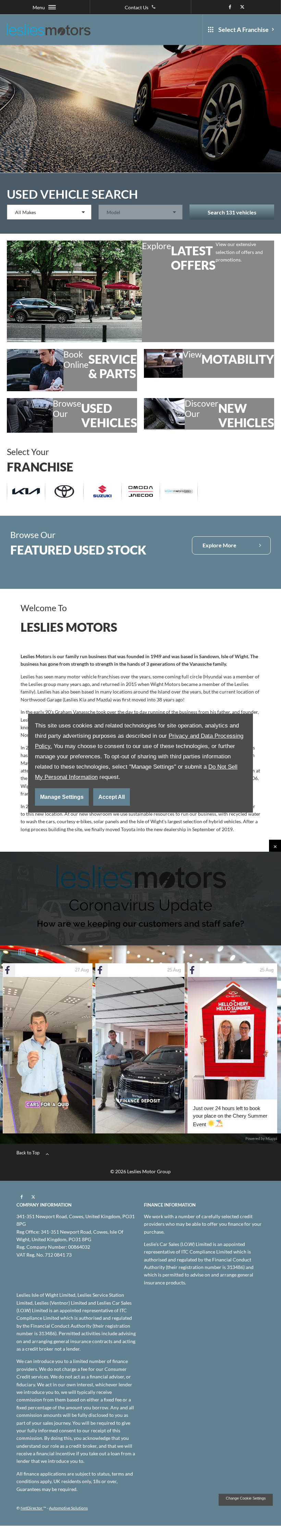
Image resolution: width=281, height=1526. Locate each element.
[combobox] (49, 212)
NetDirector (32, 1508)
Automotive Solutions (68, 1508)
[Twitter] (242, 7)
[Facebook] (230, 7)
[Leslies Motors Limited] (48, 29)
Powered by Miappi (261, 1138)
